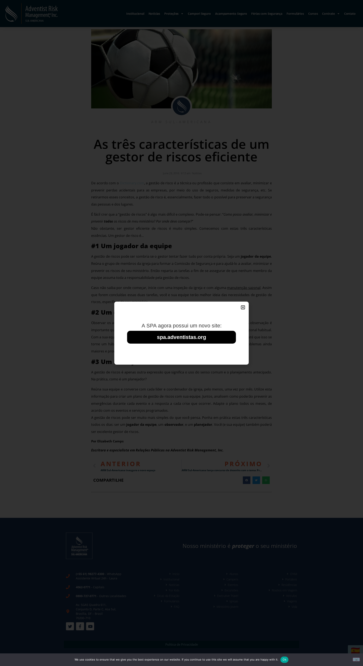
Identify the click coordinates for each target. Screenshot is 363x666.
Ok (284, 659)
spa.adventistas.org (181, 337)
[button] (243, 307)
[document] (181, 333)
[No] (356, 659)
